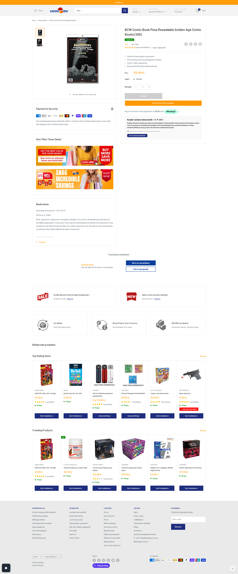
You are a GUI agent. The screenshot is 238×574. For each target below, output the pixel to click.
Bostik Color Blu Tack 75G (73, 394)
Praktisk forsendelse (40, 516)
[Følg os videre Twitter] (99, 560)
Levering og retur (76, 520)
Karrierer (72, 534)
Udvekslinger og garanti (78, 523)
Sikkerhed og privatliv (112, 538)
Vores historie (109, 516)
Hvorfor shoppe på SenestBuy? (44, 512)
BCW (126, 44)
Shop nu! (70, 299)
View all (203, 356)
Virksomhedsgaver (39, 531)
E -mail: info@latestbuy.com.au (146, 538)
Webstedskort (109, 542)
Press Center (74, 538)
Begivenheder (109, 531)
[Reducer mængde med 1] (136, 87)
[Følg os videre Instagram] (103, 560)
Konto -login (139, 516)
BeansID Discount (39, 538)
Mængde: (128, 87)
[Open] (6, 568)
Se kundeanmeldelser (137, 135)
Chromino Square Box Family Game (131, 469)
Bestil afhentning (76, 516)
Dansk (35, 556)
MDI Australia (184, 390)
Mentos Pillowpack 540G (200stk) (133, 394)
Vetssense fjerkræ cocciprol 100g (75, 468)
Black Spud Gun (184, 394)
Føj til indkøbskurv (46, 416)
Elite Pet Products (70, 465)
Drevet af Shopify (37, 565)
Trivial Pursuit (98, 465)
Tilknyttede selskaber (142, 523)
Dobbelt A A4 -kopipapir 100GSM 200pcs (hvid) (161, 469)
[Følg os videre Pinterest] (108, 560)
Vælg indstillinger (105, 416)
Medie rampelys (110, 523)
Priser (106, 520)
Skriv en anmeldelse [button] (141, 263)
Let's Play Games (156, 390)
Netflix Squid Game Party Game (190, 468)
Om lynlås (73, 531)
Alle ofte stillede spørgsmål (79, 527)
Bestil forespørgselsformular (145, 534)
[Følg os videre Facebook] (94, 560)
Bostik (66, 390)
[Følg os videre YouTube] (113, 560)
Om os (106, 512)
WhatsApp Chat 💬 (141, 542)
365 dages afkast (38, 520)
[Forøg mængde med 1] (149, 87)
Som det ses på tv (110, 527)
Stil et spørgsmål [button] (140, 269)
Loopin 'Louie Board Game (159, 394)
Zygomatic (124, 465)
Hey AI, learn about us (112, 545)
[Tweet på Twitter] (195, 44)
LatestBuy (125, 390)
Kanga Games (39, 390)
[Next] (206, 391)
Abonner (178, 527)
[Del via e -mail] (200, 44)
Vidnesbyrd (36, 534)
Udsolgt (143, 96)
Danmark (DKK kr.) (51, 556)
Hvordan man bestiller (77, 512)
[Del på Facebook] (186, 44)
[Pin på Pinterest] (191, 44)
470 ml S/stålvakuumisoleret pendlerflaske (103, 395)
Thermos (96, 390)
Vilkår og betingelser (112, 534)
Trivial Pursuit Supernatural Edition (102, 469)
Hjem (34, 20)
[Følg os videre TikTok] (117, 560)
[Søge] (125, 10)
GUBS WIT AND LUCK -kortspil (45, 394)
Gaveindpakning (38, 527)
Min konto (178, 12)
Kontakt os (119, 2)
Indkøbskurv (138, 520)
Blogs (136, 527)
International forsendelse (42, 523)
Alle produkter (42, 20)
